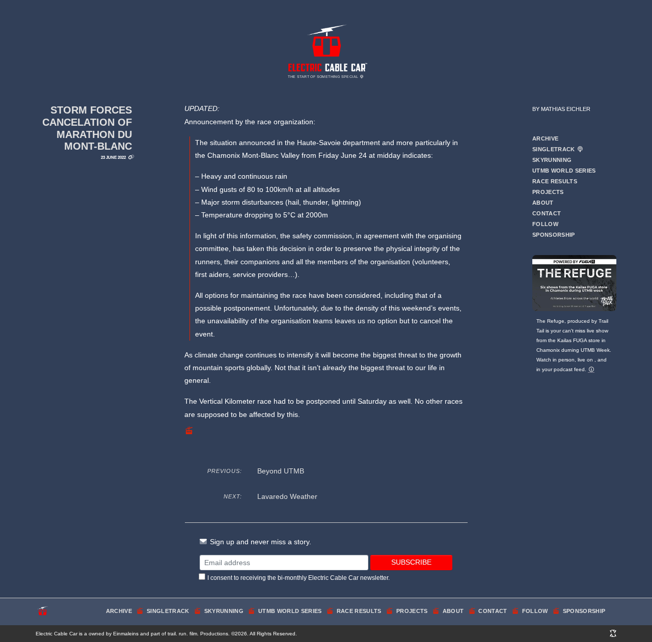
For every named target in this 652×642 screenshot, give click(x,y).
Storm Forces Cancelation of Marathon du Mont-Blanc (87, 128)
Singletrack (554, 149)
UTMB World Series (564, 171)
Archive (545, 138)
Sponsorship (553, 235)
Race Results (554, 181)
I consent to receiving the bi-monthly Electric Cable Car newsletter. (298, 577)
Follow (545, 224)
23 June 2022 (113, 157)
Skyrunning (552, 160)
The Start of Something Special (323, 76)
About (543, 203)
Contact (546, 213)
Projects (548, 192)
